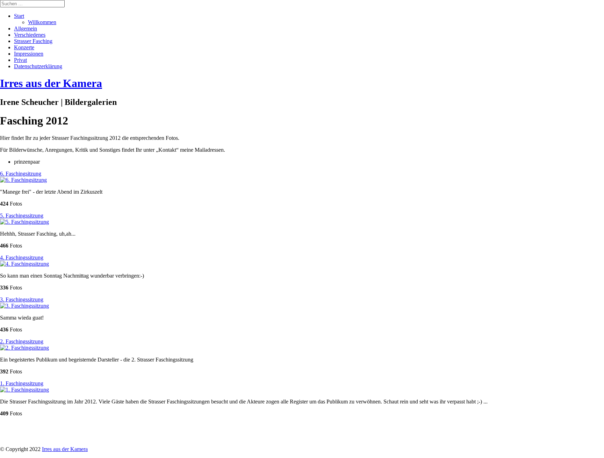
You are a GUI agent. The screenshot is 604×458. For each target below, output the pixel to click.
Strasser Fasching (33, 41)
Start (19, 16)
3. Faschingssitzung (21, 299)
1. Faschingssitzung (21, 383)
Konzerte (24, 47)
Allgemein (25, 28)
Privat (20, 60)
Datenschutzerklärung (38, 66)
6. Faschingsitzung (20, 174)
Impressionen (28, 54)
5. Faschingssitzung (21, 216)
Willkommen (42, 22)
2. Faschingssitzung (21, 341)
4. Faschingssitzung (21, 257)
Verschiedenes (29, 35)
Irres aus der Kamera (65, 449)
